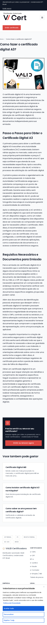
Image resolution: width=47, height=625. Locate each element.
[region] (23, 605)
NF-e (32, 559)
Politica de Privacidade (11, 603)
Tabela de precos (36, 577)
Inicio (2, 39)
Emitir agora (7, 8)
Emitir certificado (11, 28)
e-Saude (33, 566)
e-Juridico (34, 563)
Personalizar (9, 614)
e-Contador (34, 570)
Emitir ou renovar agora (23, 443)
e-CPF (32, 555)
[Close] (44, 586)
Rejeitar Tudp (9, 620)
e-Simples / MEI (36, 574)
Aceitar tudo (9, 608)
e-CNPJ (33, 552)
